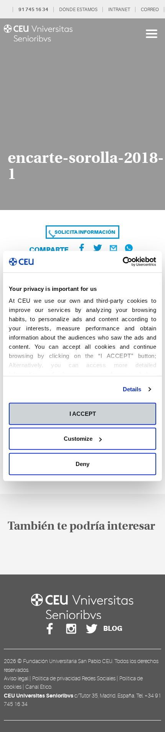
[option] (82, 114)
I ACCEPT (82, 413)
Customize (78, 438)
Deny (82, 463)
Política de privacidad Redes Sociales (74, 678)
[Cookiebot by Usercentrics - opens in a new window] (122, 262)
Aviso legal (16, 678)
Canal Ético (38, 687)
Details (132, 389)
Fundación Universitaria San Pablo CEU (67, 661)
